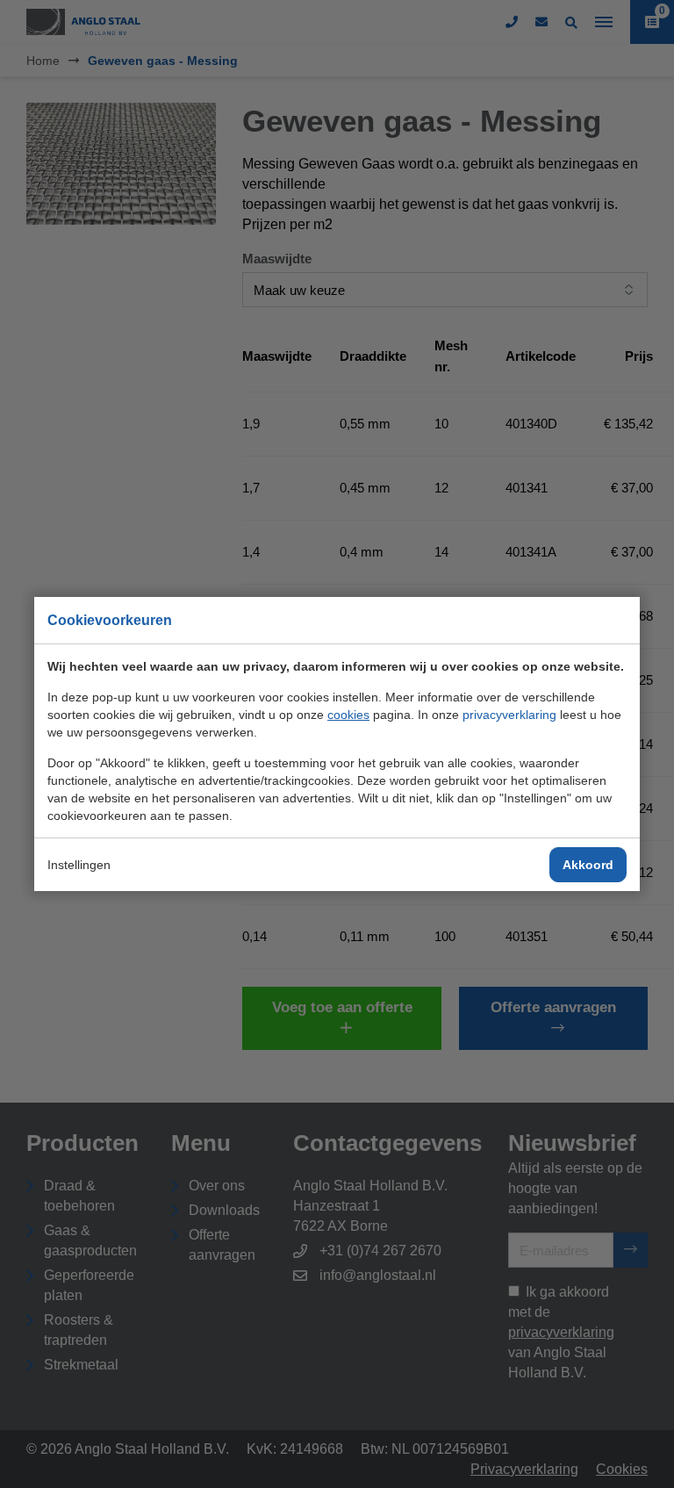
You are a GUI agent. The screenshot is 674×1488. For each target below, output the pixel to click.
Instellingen (79, 865)
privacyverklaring (509, 715)
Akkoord (588, 865)
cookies (348, 715)
